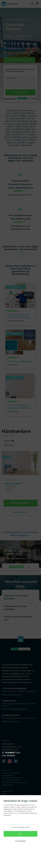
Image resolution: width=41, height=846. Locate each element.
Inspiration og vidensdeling (10, 773)
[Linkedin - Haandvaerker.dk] (17, 761)
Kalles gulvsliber (13, 483)
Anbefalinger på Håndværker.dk (12, 778)
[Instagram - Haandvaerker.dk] (11, 761)
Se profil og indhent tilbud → (17, 558)
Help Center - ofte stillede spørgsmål (14, 782)
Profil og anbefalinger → (20, 503)
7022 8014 (9, 753)
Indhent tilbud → (20, 512)
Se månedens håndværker (10, 780)
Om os (4, 794)
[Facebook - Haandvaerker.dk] (5, 761)
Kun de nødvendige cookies (20, 827)
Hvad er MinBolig (7, 785)
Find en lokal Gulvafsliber (19, 60)
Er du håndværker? (8, 775)
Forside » (8, 19)
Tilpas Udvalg (8, 445)
